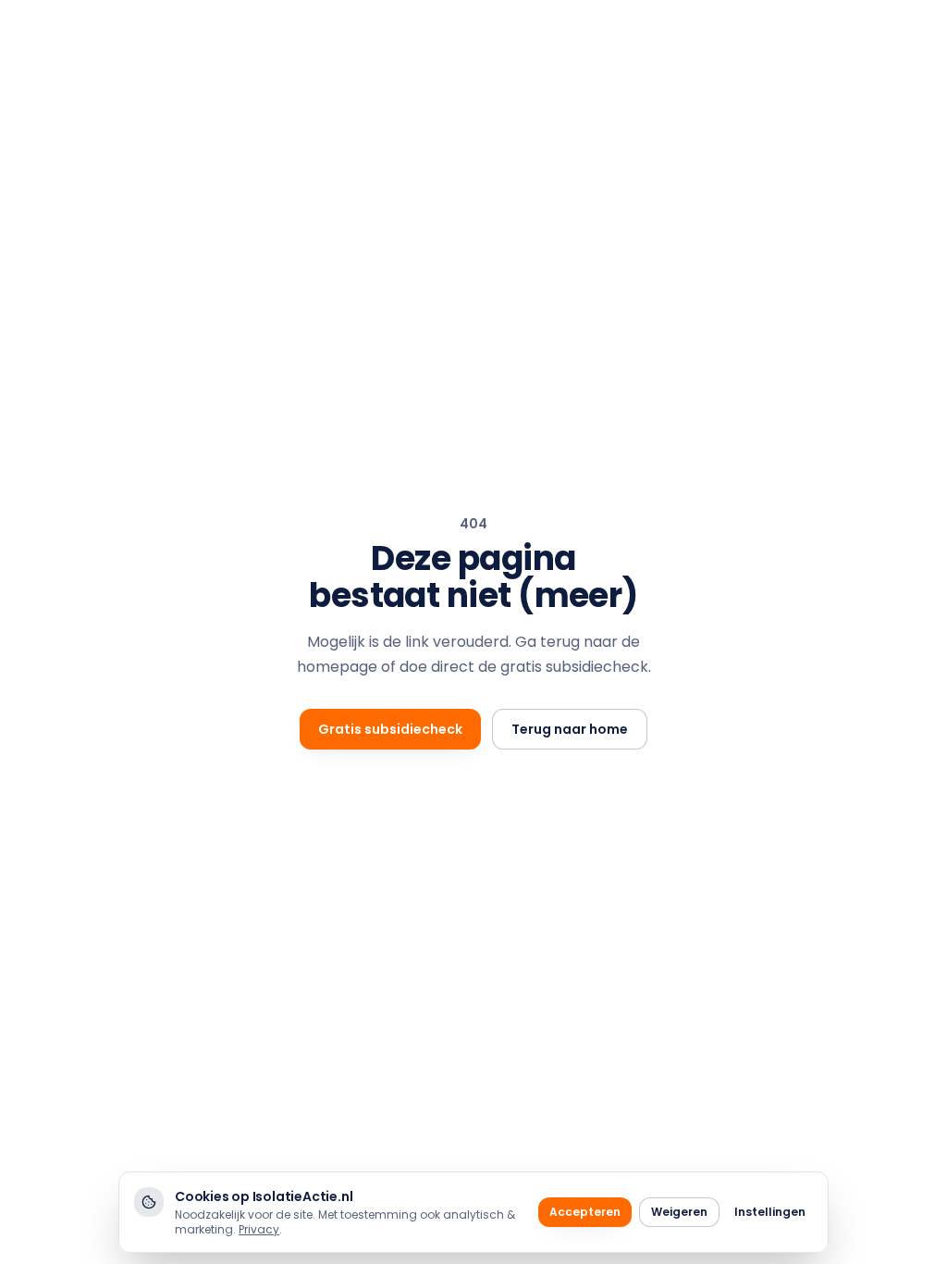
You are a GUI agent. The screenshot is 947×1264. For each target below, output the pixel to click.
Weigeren (679, 1212)
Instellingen (770, 1212)
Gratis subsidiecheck (390, 729)
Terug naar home (569, 729)
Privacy (259, 1229)
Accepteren (585, 1212)
